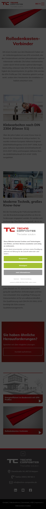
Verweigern (23, 265)
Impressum (16, 279)
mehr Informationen (23, 272)
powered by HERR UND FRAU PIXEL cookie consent (23, 282)
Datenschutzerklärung (26, 279)
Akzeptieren (23, 258)
